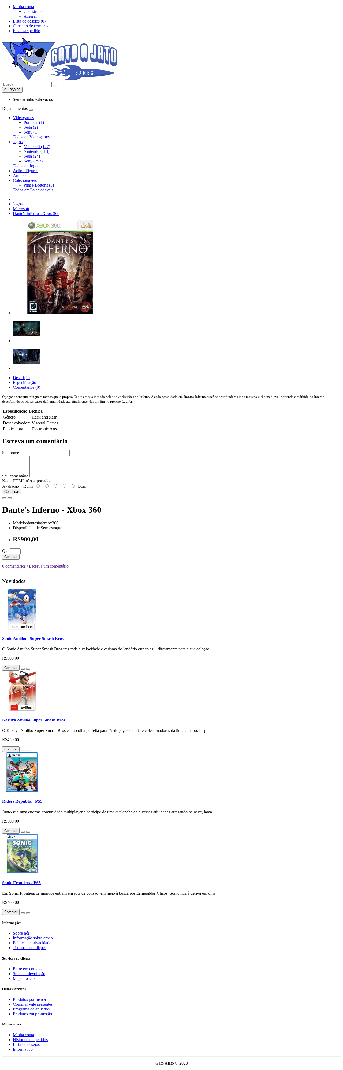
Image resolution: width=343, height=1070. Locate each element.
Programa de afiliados (31, 1009)
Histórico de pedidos (30, 1039)
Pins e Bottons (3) (39, 185)
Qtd (5, 551)
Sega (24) (32, 156)
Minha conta (23, 1034)
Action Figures (25, 170)
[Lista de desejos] (4, 498)
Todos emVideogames (31, 137)
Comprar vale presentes (33, 1004)
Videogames (23, 117)
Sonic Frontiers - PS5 (21, 882)
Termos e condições (29, 947)
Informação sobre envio (33, 938)
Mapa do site (24, 978)
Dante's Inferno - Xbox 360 (36, 213)
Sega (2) (31, 127)
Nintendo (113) (36, 151)
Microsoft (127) (37, 146)
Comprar (10, 557)
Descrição (21, 377)
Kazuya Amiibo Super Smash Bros (33, 720)
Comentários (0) (26, 387)
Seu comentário (15, 476)
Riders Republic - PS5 (22, 801)
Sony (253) (33, 161)
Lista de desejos (26, 1044)
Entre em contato (27, 969)
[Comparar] (10, 498)
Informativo (23, 1049)
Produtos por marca (29, 999)
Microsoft (21, 208)
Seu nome (10, 452)
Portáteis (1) (34, 122)
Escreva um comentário (49, 566)
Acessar (30, 16)
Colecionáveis (25, 180)
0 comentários (14, 566)
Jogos (18, 141)
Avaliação (10, 486)
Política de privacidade (32, 943)
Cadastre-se (33, 11)
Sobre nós (21, 933)
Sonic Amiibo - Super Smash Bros (33, 638)
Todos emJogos (26, 166)
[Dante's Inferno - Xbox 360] (60, 312)
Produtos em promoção (32, 1014)
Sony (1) (31, 132)
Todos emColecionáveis (33, 190)
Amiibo (19, 175)
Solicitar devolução (29, 973)
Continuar (11, 492)
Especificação (24, 382)
